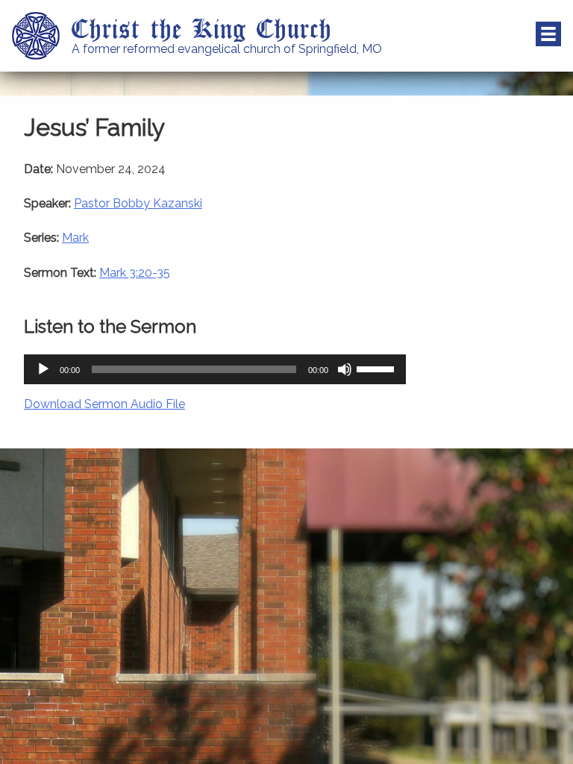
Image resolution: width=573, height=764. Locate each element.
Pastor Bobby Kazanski (138, 203)
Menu (548, 34)
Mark (75, 238)
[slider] (377, 367)
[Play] (43, 369)
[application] (215, 369)
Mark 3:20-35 (134, 273)
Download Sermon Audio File (104, 404)
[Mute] (344, 369)
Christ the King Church (202, 27)
